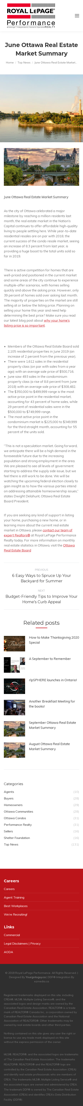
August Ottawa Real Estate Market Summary (49, 746)
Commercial (12, 935)
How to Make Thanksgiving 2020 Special (54, 639)
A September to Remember (50, 659)
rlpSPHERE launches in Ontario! (53, 680)
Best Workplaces (16, 906)
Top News (24, 62)
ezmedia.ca (41, 981)
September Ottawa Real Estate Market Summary (52, 725)
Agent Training (14, 897)
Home (10, 62)
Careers (9, 889)
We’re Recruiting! (15, 914)
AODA (8, 952)
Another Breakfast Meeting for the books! (52, 703)
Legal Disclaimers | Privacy (22, 943)
